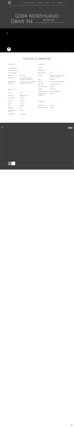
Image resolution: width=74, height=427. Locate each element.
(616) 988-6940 (60, 2)
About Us (47, 2)
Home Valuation (40, 2)
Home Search (32, 2)
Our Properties (25, 2)
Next (13, 163)
